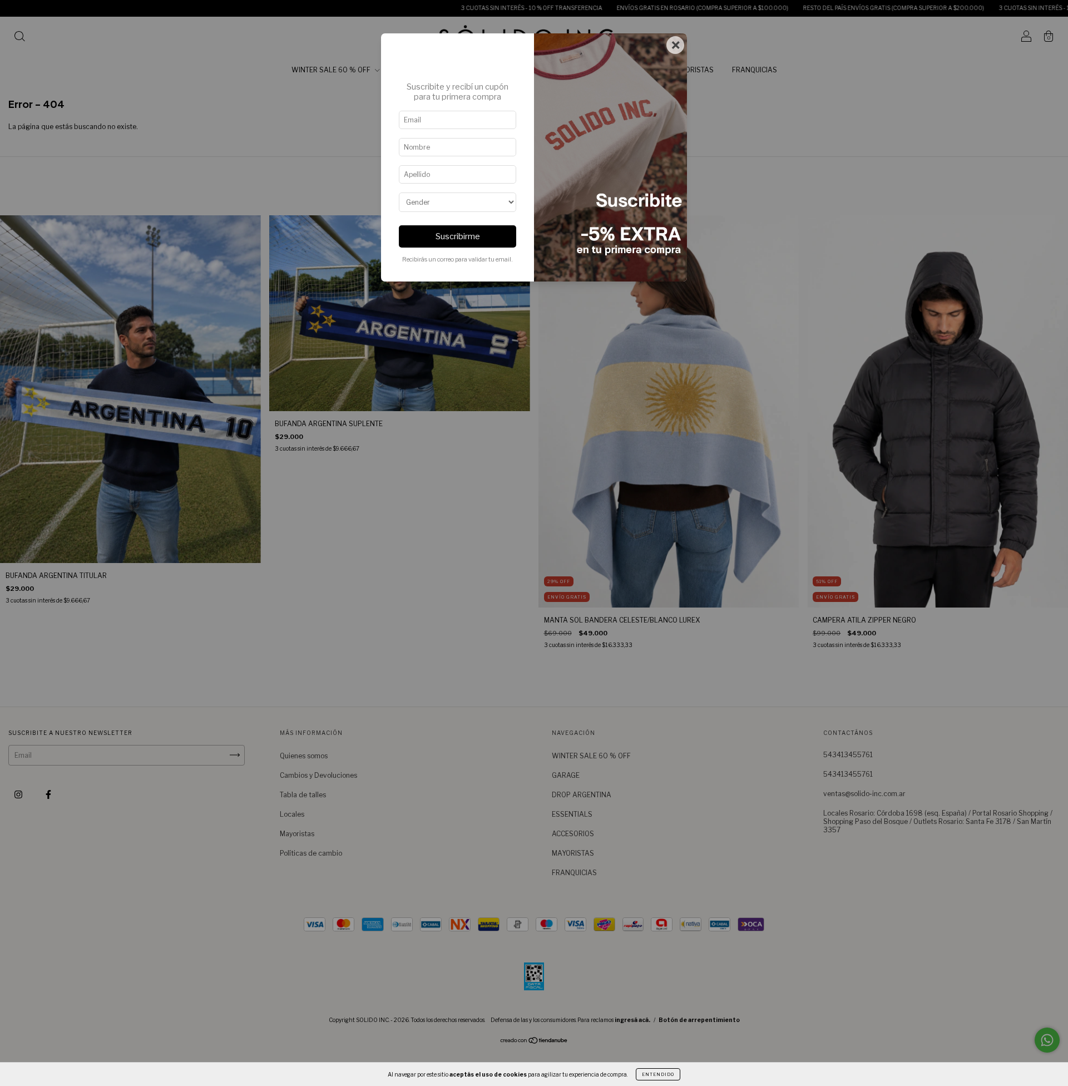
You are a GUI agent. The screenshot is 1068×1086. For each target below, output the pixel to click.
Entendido (658, 1074)
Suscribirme (458, 236)
